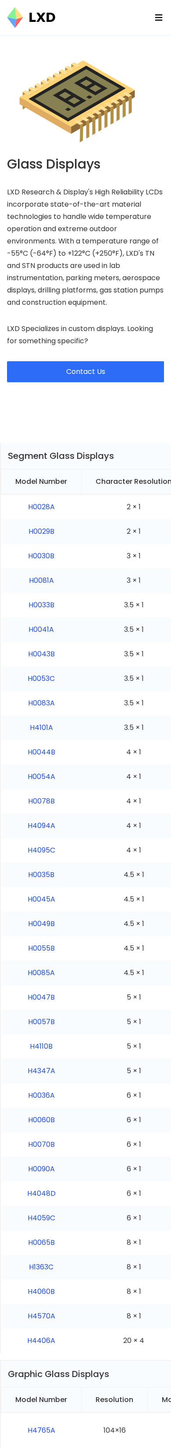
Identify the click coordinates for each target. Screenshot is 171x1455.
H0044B (41, 752)
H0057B (41, 1022)
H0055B (41, 948)
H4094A (41, 826)
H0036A (41, 1095)
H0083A (41, 703)
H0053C (41, 678)
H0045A (41, 899)
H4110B (41, 1046)
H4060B (41, 1291)
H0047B (41, 997)
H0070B (41, 1144)
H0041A (41, 629)
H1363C (41, 1267)
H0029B (41, 531)
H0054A (41, 777)
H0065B (41, 1242)
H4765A (41, 1430)
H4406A (41, 1340)
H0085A (41, 973)
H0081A (41, 580)
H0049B (41, 924)
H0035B (41, 875)
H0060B (41, 1120)
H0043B (41, 654)
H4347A (41, 1071)
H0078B (41, 801)
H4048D (41, 1193)
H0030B (41, 556)
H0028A (41, 507)
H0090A (41, 1169)
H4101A (41, 727)
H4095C (41, 850)
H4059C (41, 1218)
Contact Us (85, 371)
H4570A (41, 1316)
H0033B (41, 605)
